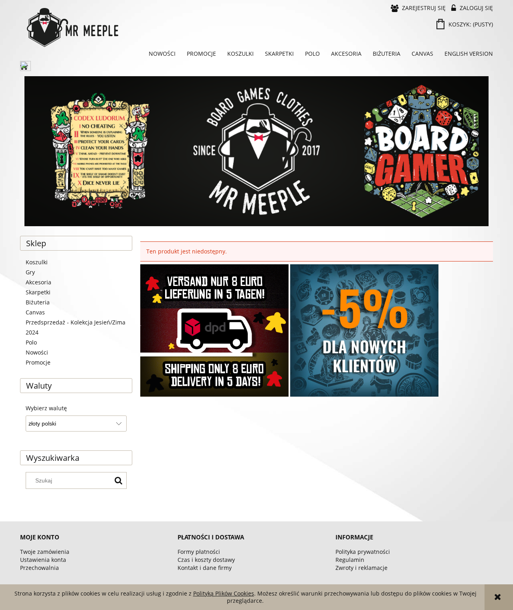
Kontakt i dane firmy (205, 567)
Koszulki (37, 262)
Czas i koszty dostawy (206, 559)
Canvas (35, 312)
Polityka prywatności (362, 551)
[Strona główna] (140, 27)
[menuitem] (162, 54)
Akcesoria (38, 282)
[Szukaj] (118, 480)
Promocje (38, 362)
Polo (31, 342)
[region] (256, 151)
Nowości (37, 352)
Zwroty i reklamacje (361, 567)
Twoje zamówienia (44, 551)
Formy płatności (199, 551)
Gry (30, 272)
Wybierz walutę (46, 408)
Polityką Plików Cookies (223, 593)
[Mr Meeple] (256, 151)
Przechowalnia (39, 567)
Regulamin (349, 559)
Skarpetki (38, 292)
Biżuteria (38, 302)
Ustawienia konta (43, 559)
